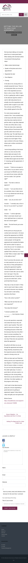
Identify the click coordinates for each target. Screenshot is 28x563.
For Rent (3, 544)
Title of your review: (7, 500)
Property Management (6, 548)
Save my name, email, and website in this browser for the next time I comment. (14, 493)
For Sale (3, 546)
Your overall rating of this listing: (9, 497)
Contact (3, 536)
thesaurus (10, 32)
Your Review (5, 447)
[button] (14, 440)
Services (3, 532)
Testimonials (4, 534)
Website (4, 482)
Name (4, 467)
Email (3, 475)
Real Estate (16, 32)
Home (2, 529)
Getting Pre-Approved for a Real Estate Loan (15, 422)
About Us (3, 531)
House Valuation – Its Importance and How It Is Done (12, 415)
